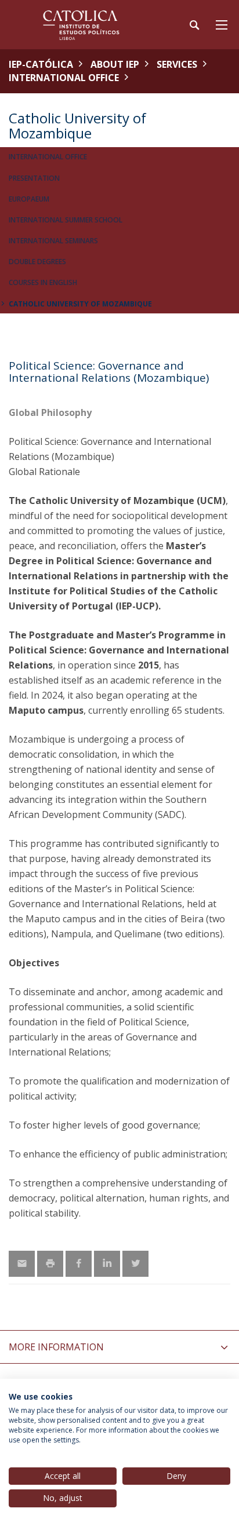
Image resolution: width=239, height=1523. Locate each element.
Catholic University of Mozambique (80, 304)
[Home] (81, 25)
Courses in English (43, 282)
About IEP (114, 64)
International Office (64, 77)
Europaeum (29, 199)
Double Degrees (37, 261)
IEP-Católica (41, 64)
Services (177, 64)
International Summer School (65, 220)
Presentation (34, 178)
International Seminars (53, 241)
